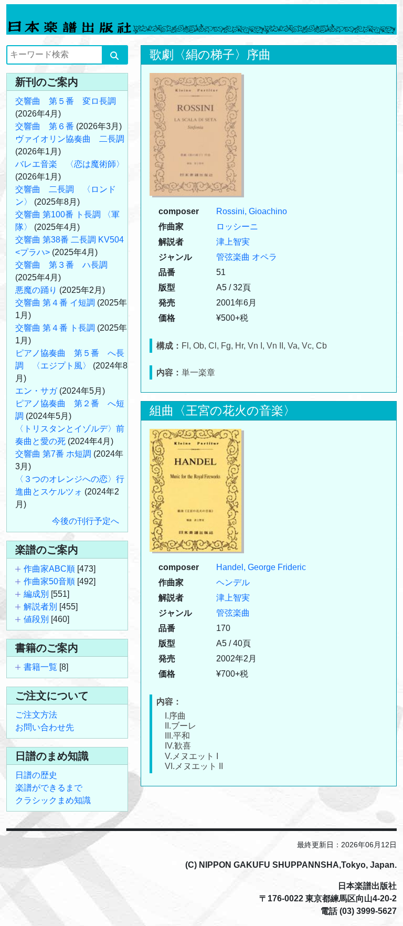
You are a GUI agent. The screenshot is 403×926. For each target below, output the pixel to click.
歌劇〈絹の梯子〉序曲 (210, 54)
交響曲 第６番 (44, 126)
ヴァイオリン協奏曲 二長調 (69, 138)
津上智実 (233, 241)
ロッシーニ (237, 226)
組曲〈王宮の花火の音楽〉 (222, 410)
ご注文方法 (36, 714)
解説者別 (40, 606)
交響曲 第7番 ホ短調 (53, 453)
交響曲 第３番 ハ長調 (61, 264)
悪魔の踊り (36, 290)
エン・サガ (36, 390)
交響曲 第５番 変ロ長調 (65, 101)
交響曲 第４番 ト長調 (55, 327)
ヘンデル (233, 582)
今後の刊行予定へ (85, 521)
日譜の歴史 (36, 775)
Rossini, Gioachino (251, 211)
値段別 (36, 619)
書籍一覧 (40, 666)
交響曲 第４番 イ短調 (55, 302)
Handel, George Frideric (261, 567)
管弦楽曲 (233, 256)
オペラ (264, 256)
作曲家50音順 (49, 581)
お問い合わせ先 (44, 727)
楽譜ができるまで (48, 787)
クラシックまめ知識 (53, 800)
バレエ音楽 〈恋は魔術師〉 (69, 164)
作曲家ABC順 (49, 568)
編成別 (36, 594)
